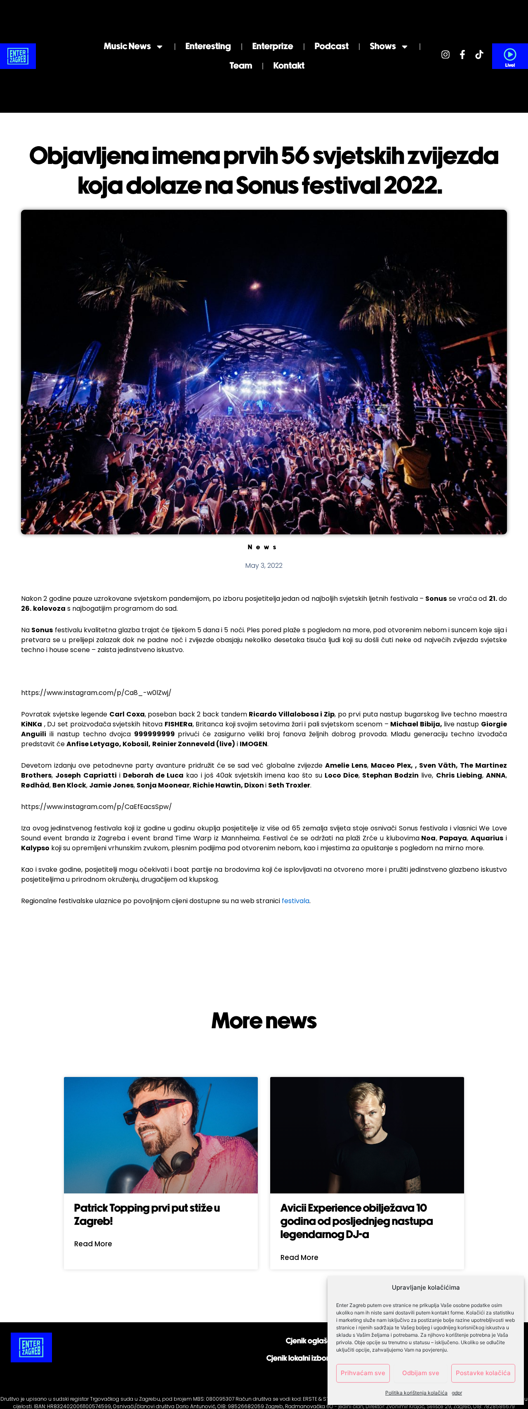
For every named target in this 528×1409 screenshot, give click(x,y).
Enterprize (272, 46)
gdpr (457, 1393)
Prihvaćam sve (363, 1373)
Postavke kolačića (483, 1373)
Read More (93, 1244)
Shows (383, 46)
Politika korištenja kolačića (416, 1393)
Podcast (332, 46)
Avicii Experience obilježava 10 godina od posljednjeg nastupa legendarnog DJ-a (356, 1222)
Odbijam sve (420, 1373)
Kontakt (288, 66)
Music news (127, 46)
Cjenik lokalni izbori (298, 1358)
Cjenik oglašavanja (318, 1341)
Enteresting (208, 46)
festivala (295, 901)
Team (241, 66)
